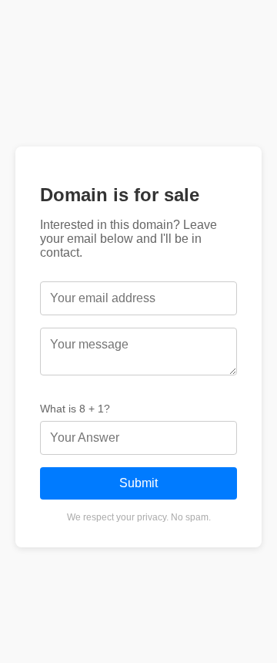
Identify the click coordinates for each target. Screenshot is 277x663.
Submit (138, 483)
